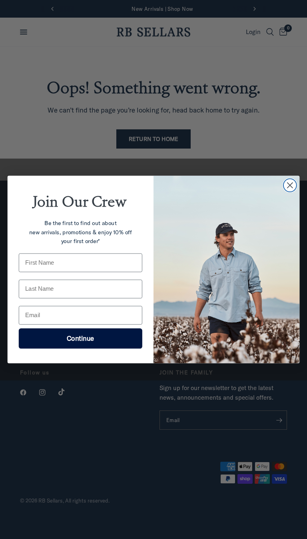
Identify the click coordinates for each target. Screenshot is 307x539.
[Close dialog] (290, 185)
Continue (80, 338)
